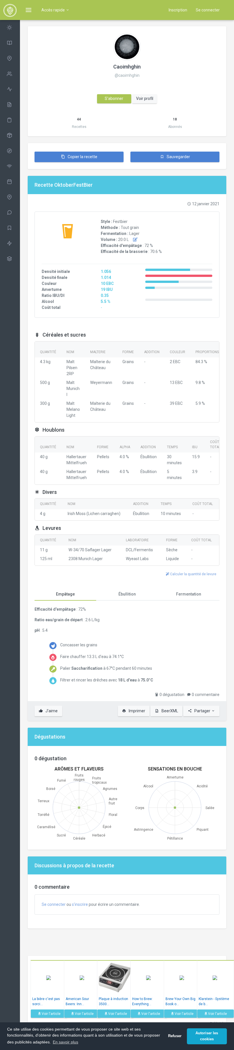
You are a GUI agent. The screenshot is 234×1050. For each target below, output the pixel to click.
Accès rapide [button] (53, 10)
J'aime (51, 711)
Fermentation (188, 594)
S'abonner (114, 98)
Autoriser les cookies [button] (206, 1036)
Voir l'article (50, 1014)
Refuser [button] (174, 1036)
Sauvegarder (178, 156)
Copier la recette (82, 156)
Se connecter (208, 10)
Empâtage (65, 594)
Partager (202, 711)
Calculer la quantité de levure (192, 574)
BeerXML (169, 711)
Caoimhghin (127, 67)
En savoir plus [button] (65, 1042)
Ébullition (127, 594)
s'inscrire (80, 904)
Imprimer (136, 711)
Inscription (178, 10)
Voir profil (144, 98)
